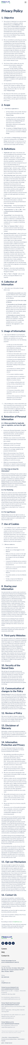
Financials (3, 1040)
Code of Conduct (21, 1039)
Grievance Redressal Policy (13, 1037)
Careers (4, 949)
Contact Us (5, 956)
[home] (6, 2)
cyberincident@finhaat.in (7, 1018)
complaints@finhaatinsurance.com (11, 999)
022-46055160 (5, 977)
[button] (25, 2)
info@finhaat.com (17, 921)
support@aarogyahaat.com (8, 1027)
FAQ (3, 952)
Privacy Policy (4, 1037)
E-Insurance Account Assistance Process (9, 1039)
